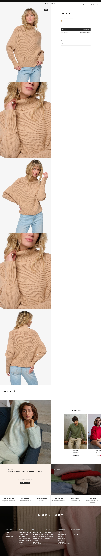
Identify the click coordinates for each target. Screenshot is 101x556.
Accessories (20, 4)
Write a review (25, 482)
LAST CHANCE (31, 4)
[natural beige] (98, 455)
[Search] (91, 4)
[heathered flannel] (99, 455)
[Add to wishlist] (90, 7)
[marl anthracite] (76, 455)
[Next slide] (96, 435)
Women (5, 4)
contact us (92, 501)
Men (12, 4)
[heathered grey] (74, 455)
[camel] (61, 21)
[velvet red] (72, 455)
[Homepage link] (50, 4)
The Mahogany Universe (84, 4)
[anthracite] (73, 455)
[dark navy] (77, 455)
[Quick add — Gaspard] (85, 447)
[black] (75, 455)
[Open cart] (97, 4)
